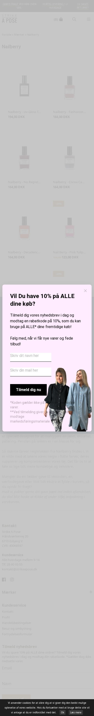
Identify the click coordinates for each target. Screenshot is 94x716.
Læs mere (75, 712)
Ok (62, 712)
